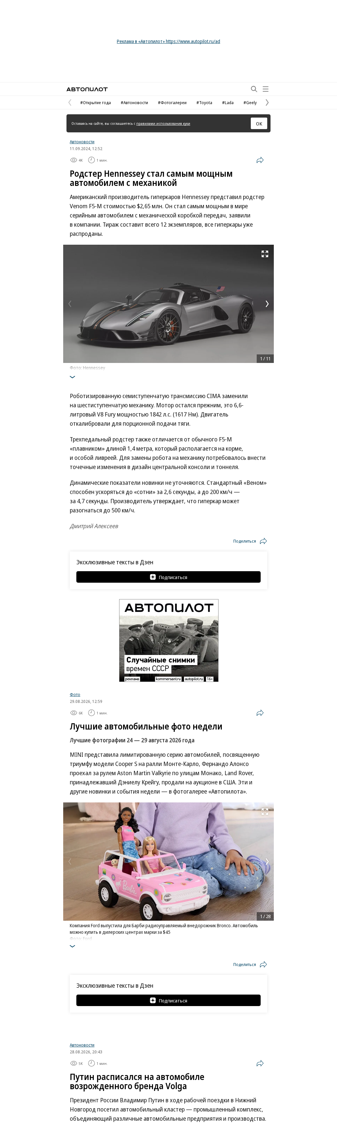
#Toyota (204, 102)
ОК (259, 123)
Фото (75, 694)
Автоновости (82, 142)
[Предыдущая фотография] (69, 303)
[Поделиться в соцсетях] (260, 160)
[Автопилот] (87, 89)
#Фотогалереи (172, 102)
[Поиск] (254, 89)
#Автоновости (134, 102)
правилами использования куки (163, 123)
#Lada (228, 102)
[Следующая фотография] (267, 303)
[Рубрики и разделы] (266, 89)
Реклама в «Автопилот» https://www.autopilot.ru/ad (168, 41)
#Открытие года (95, 102)
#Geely (250, 102)
